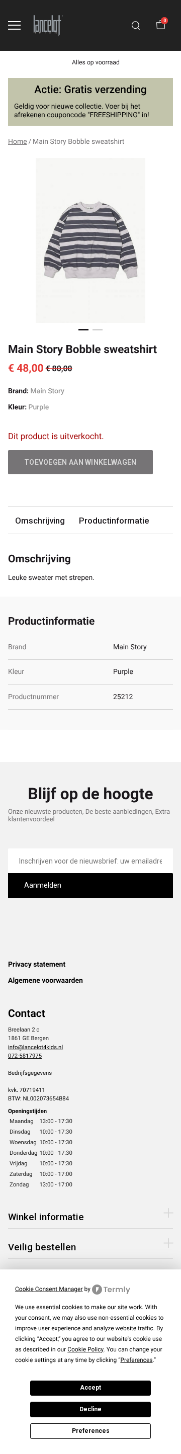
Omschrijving (40, 521)
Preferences (91, 1430)
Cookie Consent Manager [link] (49, 1289)
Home (17, 142)
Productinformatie (114, 521)
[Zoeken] (135, 25)
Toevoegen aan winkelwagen (80, 462)
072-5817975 (25, 1055)
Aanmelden (42, 885)
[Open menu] (14, 25)
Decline (90, 1409)
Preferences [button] (136, 1359)
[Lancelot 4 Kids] (48, 25)
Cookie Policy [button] (85, 1349)
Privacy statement (36, 965)
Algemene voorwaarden (45, 981)
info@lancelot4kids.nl (35, 1047)
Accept (90, 1387)
